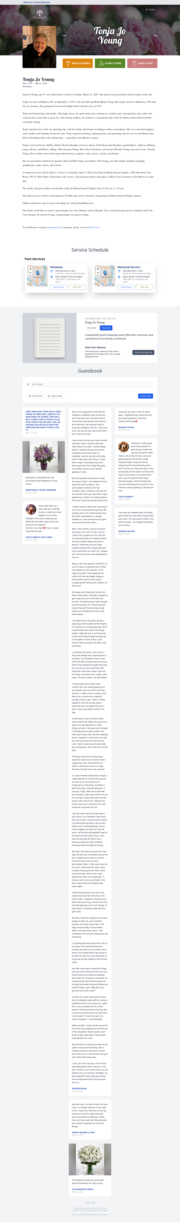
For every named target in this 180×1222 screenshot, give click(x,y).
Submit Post (145, 396)
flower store (93, 227)
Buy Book (106, 328)
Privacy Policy (82, 1210)
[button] (37, 273)
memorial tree (54, 227)
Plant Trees (77, 287)
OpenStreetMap (93, 1214)
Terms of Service (97, 1210)
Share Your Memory (143, 352)
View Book (91, 328)
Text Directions (58, 287)
